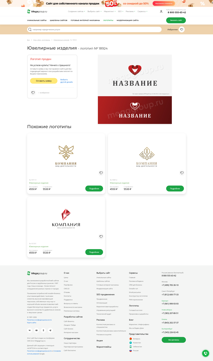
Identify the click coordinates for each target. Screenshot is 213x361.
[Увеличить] (100, 166)
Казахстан (137, 343)
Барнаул (165, 301)
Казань (164, 319)
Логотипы (108, 20)
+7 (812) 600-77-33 (170, 294)
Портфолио (68, 285)
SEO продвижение (106, 294)
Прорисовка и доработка (138, 314)
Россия (135, 350)
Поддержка (68, 300)
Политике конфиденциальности (39, 351)
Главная (132, 277)
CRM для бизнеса (135, 285)
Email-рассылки (135, 292)
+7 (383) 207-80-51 (170, 313)
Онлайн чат (133, 288)
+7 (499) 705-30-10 (170, 285)
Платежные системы (72, 311)
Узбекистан (137, 346)
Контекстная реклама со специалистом (106, 325)
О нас (66, 281)
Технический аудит (104, 314)
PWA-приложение (136, 300)
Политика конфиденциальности (39, 320)
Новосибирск (167, 310)
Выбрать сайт (94, 11)
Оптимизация (102, 303)
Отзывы (67, 292)
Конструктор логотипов (138, 296)
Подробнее (94, 188)
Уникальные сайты (36, 20)
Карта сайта (31, 322)
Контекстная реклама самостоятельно (111, 331)
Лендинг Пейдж (70, 325)
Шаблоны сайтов (58, 20)
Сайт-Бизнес (68, 329)
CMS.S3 (66, 288)
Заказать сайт (176, 20)
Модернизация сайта (128, 20)
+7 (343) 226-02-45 (170, 332)
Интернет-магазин (71, 332)
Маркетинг (109, 11)
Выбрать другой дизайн (66, 80)
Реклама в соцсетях (104, 334)
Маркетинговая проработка (107, 306)
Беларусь (136, 339)
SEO (120, 11)
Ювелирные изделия (38, 183)
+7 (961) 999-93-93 (170, 303)
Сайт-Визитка (69, 321)
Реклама (129, 11)
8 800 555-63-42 (177, 12)
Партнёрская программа (73, 347)
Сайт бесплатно (70, 350)
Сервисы (142, 11)
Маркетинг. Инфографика (139, 324)
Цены (66, 277)
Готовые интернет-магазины (85, 20)
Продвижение (102, 299)
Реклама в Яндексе (136, 281)
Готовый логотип (135, 310)
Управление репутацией (106, 310)
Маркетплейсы (104, 346)
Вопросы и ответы (71, 303)
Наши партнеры (70, 343)
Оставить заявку (44, 80)
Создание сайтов (76, 11)
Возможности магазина (73, 307)
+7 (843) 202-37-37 (170, 322)
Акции (100, 340)
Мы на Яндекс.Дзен (136, 328)
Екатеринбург (167, 329)
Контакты (67, 296)
